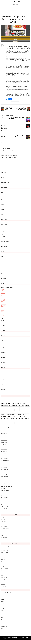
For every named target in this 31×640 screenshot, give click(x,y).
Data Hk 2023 (3, 293)
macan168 (2, 621)
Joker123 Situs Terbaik (4, 458)
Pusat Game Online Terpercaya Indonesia (15, 3)
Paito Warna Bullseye (4, 301)
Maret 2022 (2, 379)
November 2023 (3, 332)
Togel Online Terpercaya (5, 495)
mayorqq (3, 414)
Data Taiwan (3, 296)
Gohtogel (2, 199)
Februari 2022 (3, 382)
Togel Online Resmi (4, 504)
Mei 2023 (2, 345)
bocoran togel (14, 405)
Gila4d (2, 197)
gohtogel (2, 619)
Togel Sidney (2, 283)
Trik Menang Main (3, 483)
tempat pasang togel (26, 50)
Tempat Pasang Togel (15, 101)
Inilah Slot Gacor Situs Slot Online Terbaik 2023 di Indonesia (16, 118)
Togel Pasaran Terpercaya (5, 499)
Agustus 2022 (3, 367)
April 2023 (2, 347)
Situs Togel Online (3, 492)
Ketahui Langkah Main (4, 476)
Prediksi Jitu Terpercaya (4, 554)
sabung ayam (3, 258)
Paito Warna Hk (3, 304)
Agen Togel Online (3, 172)
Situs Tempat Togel (4, 428)
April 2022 (2, 377)
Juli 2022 (2, 369)
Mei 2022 (2, 374)
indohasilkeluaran (3, 630)
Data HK (11, 407)
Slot (1, 261)
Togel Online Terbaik (4, 467)
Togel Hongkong (3, 278)
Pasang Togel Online (11, 416)
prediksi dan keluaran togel (5, 236)
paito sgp (2, 310)
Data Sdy (2, 294)
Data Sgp (2, 295)
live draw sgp (15, 412)
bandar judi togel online (5, 403)
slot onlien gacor (19, 418)
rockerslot (2, 628)
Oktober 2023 (3, 335)
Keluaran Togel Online (4, 552)
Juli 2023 (2, 340)
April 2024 (2, 320)
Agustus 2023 (3, 337)
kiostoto (3, 412)
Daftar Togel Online (4, 449)
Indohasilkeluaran (3, 202)
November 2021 (3, 389)
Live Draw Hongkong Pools (13, 124)
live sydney (2, 229)
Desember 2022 (3, 357)
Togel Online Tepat (4, 478)
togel (23, 420)
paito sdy (2, 570)
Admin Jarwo (2, 165)
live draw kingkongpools (4, 307)
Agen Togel (3, 401)
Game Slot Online (3, 437)
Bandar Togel (3, 136)
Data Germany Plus (4, 291)
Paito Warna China (4, 302)
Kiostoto (2, 214)
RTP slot (2, 256)
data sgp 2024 (3, 579)
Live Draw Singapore (4, 224)
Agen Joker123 (3, 167)
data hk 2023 (16, 407)
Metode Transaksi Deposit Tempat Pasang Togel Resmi (9, 157)
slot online (2, 263)
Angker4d (16, 401)
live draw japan (3, 586)
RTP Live (2, 253)
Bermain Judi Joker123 (4, 462)
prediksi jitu (19, 416)
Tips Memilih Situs (4, 453)
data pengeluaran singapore (5, 187)
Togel (1, 119)
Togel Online (2, 131)
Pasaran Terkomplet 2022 (5, 506)
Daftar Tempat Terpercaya (5, 435)
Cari (1, 142)
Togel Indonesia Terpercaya (5, 471)
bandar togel (14, 403)
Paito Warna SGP (25, 414)
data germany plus (4, 577)
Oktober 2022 (3, 362)
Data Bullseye (3, 289)
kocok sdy (2, 315)
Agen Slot (2, 170)
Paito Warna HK (18, 414)
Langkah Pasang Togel (4, 480)
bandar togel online (21, 403)
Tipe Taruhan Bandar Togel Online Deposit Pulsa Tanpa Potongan (16, 136)
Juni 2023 (2, 342)
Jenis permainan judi (4, 440)
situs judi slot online (5, 418)
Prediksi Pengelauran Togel (5, 241)
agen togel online (10, 401)
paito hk (2, 311)
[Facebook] (6, 99)
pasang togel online (4, 626)
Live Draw (2, 127)
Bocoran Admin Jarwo (4, 510)
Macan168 (2, 231)
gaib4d (2, 605)
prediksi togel (25, 416)
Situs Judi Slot (3, 431)
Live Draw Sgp (3, 300)
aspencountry (22, 401)
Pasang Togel (3, 129)
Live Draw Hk (3, 298)
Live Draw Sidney (3, 221)
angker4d (2, 596)
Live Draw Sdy (3, 299)
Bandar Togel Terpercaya (5, 405)
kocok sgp (2, 313)
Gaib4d (2, 192)
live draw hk (8, 412)
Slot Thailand (3, 266)
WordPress (16, 638)
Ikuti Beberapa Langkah (4, 446)
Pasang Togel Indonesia (4, 469)
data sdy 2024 (3, 584)
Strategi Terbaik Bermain (5, 460)
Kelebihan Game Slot (4, 442)
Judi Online (2, 126)
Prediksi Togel (3, 557)
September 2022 (3, 364)
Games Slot (2, 194)
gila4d (2, 610)
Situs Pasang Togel (4, 433)
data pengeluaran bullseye (5, 182)
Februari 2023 (3, 352)
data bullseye (21, 405)
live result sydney (22, 412)
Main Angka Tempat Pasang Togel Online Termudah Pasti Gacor (10, 153)
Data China (2, 290)
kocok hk (2, 312)
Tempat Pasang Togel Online (15, 420)
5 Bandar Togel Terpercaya (5, 162)
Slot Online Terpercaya (4, 497)
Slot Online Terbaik (4, 508)
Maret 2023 (2, 350)
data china (27, 405)
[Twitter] (8, 99)
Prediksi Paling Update (4, 550)
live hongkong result (4, 226)
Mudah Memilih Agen (4, 474)
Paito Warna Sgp (3, 306)
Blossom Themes (7, 638)
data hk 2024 (3, 581)
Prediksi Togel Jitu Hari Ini (4, 246)
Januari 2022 (2, 384)
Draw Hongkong (3, 125)
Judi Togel (2, 137)
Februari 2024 (3, 325)
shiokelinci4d (3, 624)
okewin (2, 633)
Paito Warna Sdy (3, 305)
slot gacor (13, 418)
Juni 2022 (2, 372)
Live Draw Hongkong (4, 128)
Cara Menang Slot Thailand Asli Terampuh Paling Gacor (9, 155)
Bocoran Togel (3, 559)
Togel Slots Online (3, 501)
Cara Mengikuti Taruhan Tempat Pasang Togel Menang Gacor (10, 150)
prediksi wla (2, 251)
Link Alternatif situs (4, 451)
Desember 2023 (3, 330)
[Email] (10, 99)
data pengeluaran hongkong (5, 184)
